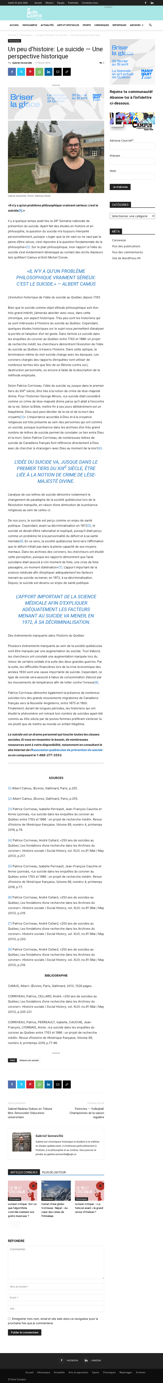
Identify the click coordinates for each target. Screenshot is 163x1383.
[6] (21, 541)
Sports (87, 25)
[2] (28, 247)
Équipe (60, 2)
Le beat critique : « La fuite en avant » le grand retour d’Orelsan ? (89, 1208)
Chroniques (101, 25)
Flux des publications (126, 246)
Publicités (73, 2)
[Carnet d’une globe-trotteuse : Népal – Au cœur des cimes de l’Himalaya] (56, 1191)
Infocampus (29, 25)
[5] (89, 525)
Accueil (38, 2)
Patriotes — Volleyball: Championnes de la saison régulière (87, 1113)
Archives (135, 25)
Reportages (119, 25)
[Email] (58, 72)
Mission (49, 2)
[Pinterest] (30, 72)
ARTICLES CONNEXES (24, 1172)
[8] (96, 682)
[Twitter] (21, 72)
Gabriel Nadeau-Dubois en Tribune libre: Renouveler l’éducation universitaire (30, 1113)
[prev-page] (10, 1223)
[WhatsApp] (39, 72)
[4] (100, 448)
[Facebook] (145, 3)
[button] (150, 25)
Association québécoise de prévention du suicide (67, 750)
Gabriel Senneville (22, 62)
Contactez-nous (90, 2)
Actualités (47, 25)
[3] (22, 417)
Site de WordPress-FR (126, 258)
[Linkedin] (152, 3)
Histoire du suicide (29, 1060)
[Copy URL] (67, 72)
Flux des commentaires (127, 252)
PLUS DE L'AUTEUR (54, 1172)
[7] (60, 567)
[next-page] (16, 1223)
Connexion (119, 240)
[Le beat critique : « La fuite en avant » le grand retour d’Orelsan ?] (89, 1191)
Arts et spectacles (68, 25)
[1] (20, 210)
